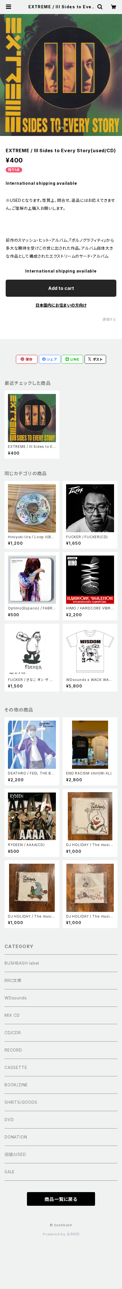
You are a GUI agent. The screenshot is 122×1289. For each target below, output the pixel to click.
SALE (10, 1171)
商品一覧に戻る (61, 1199)
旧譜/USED (15, 1154)
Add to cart (61, 288)
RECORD (13, 1050)
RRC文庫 (13, 980)
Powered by (55, 1234)
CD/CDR (13, 1032)
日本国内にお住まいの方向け (61, 305)
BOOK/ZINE (16, 1084)
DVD (9, 1119)
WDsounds (16, 997)
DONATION (16, 1137)
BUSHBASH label (22, 963)
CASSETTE (16, 1067)
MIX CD (12, 1015)
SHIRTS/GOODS (21, 1102)
